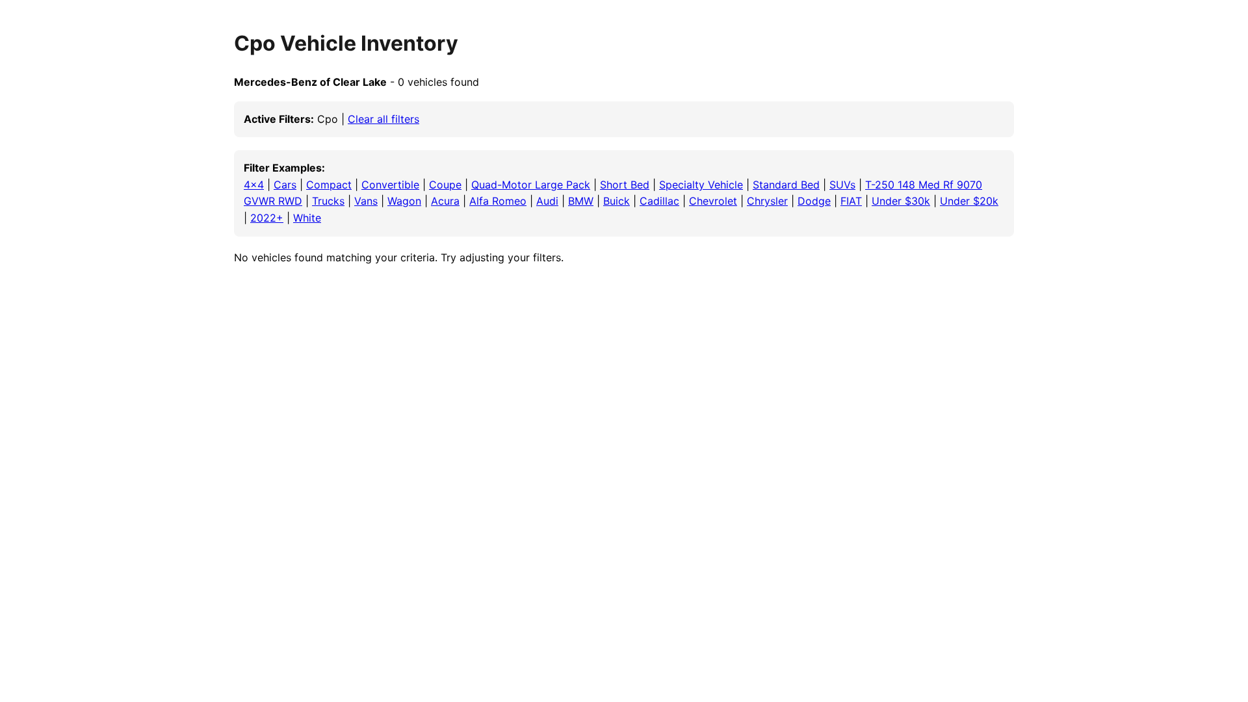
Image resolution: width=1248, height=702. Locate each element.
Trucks (328, 200)
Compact (329, 184)
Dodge (814, 200)
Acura (445, 200)
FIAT (851, 200)
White (307, 217)
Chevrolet (713, 200)
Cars (285, 184)
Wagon (404, 200)
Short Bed (624, 184)
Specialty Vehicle (701, 184)
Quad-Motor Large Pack (530, 184)
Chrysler (767, 200)
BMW (580, 200)
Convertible (390, 184)
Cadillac (659, 200)
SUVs (842, 184)
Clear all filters (383, 118)
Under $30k (901, 200)
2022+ (266, 217)
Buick (616, 200)
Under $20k (969, 200)
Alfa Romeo (497, 200)
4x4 (254, 184)
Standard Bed (786, 184)
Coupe (445, 184)
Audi (547, 200)
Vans (366, 200)
